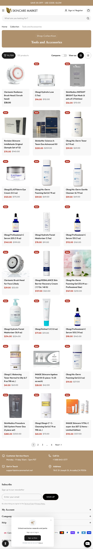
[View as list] (88, 55)
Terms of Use (29, 504)
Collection (14, 26)
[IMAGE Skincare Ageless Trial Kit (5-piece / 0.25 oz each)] (46, 357)
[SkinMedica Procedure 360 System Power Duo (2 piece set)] (15, 406)
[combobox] (46, 18)
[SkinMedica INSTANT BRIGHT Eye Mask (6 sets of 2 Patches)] (77, 75)
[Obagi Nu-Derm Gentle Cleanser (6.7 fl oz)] (77, 173)
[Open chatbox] (87, 543)
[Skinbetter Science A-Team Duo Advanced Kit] (46, 124)
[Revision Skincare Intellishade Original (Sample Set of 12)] (15, 124)
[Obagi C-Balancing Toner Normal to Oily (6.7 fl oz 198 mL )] (15, 357)
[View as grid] (81, 55)
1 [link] (33, 444)
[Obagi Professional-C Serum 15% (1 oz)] (77, 218)
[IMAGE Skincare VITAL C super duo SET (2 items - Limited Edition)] (77, 406)
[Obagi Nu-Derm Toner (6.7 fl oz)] (77, 124)
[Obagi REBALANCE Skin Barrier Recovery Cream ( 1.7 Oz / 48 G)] (46, 263)
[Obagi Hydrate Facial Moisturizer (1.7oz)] (46, 218)
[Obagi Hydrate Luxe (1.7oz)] (46, 75)
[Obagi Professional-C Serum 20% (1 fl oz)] (15, 218)
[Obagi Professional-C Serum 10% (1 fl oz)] (77, 312)
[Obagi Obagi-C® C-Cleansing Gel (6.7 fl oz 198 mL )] (46, 406)
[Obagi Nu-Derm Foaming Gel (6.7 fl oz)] (46, 173)
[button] (5, 543)
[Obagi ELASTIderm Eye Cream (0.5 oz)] (15, 173)
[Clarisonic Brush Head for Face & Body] (15, 263)
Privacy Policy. (40, 504)
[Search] (88, 18)
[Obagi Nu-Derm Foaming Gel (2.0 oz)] (77, 357)
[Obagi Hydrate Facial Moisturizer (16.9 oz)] (15, 312)
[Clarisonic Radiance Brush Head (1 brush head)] (15, 75)
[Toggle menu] (3, 10)
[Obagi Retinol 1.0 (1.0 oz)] (46, 312)
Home (4, 26)
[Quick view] (25, 67)
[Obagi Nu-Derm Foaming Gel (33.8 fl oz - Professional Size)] (77, 263)
